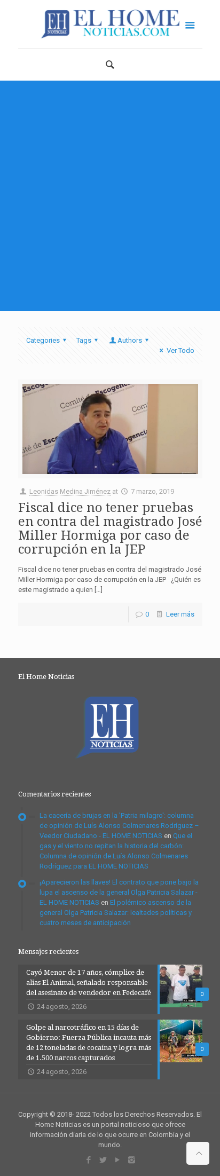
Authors (129, 340)
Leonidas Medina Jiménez (70, 491)
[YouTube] (117, 1160)
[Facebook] (88, 1160)
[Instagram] (131, 1160)
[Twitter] (102, 1160)
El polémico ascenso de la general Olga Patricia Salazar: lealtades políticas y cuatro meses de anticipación (116, 912)
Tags (83, 340)
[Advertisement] (110, 196)
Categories (43, 340)
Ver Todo (180, 350)
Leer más (180, 614)
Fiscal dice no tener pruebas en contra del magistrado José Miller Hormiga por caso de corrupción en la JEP (110, 528)
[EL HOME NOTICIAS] (110, 24)
